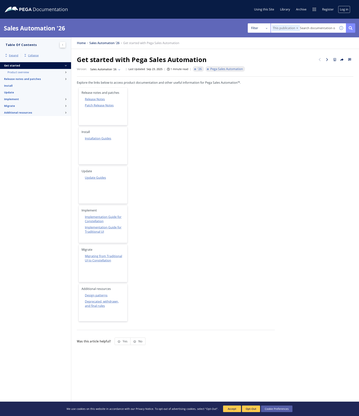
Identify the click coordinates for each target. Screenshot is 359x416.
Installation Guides (98, 138)
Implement (11, 99)
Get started (12, 65)
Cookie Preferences (277, 409)
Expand (13, 55)
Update (9, 92)
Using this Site (264, 9)
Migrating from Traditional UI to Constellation (103, 258)
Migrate (9, 106)
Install (8, 85)
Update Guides (95, 178)
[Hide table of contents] (62, 45)
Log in (344, 9)
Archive (301, 9)
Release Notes (95, 99)
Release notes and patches (22, 79)
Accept (232, 409)
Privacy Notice (144, 409)
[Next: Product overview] (327, 59)
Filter (254, 28)
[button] (297, 28)
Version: (82, 69)
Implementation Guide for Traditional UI (103, 229)
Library (285, 9)
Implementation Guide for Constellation (103, 219)
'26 (200, 69)
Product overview (18, 72)
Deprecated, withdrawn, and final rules (102, 303)
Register (328, 9)
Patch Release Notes (99, 105)
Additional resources (18, 112)
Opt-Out (251, 409)
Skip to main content (16, 4)
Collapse (33, 55)
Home (81, 43)
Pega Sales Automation (226, 69)
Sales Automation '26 (104, 43)
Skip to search (45, 4)
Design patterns (96, 295)
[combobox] (304, 28)
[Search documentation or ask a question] (350, 28)
